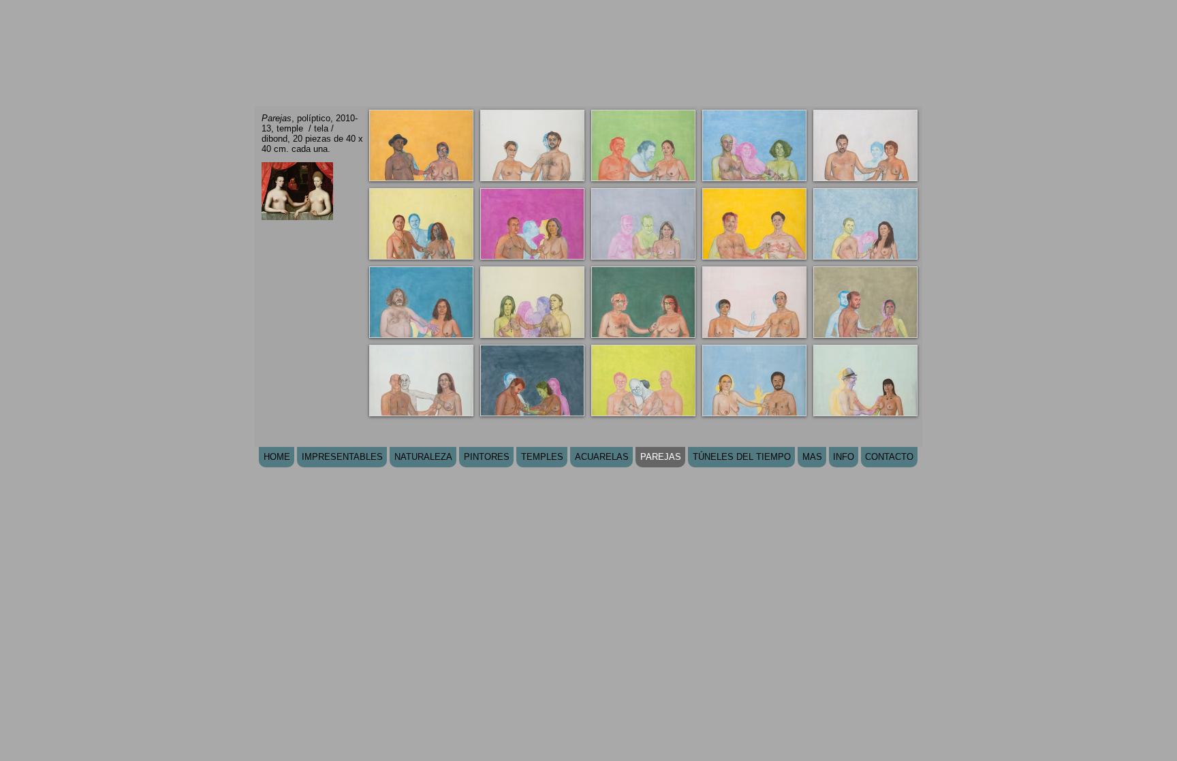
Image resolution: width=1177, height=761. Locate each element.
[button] (421, 145)
